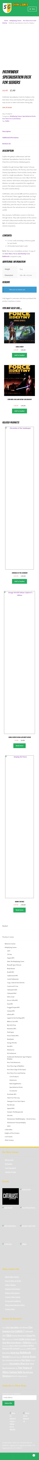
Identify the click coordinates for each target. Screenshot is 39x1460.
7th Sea (9, 954)
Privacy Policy (10, 1309)
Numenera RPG (11, 1029)
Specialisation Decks (28, 116)
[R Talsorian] (10, 1251)
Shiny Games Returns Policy (15, 1305)
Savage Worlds (12, 1043)
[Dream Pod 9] (28, 1196)
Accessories (13, 1091)
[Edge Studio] (10, 1214)
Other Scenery (9, 1140)
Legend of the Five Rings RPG (16, 1018)
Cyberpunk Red (11, 993)
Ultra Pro (15, 1376)
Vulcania (9, 1115)
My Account (9, 1160)
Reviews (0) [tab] (6, 144)
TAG (17, 1368)
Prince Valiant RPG (13, 1036)
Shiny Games (20, 4)
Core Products (14, 1076)
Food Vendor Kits (9, 1339)
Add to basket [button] (19, 355)
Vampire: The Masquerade (15, 1112)
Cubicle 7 (20, 1331)
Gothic (27, 1339)
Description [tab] (6, 131)
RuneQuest (10, 1039)
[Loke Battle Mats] (10, 1233)
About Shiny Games (12, 1277)
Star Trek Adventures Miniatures (11, 1360)
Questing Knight (23, 1349)
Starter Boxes (29, 1356)
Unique (20, 1376)
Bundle (3, 1327)
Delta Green (10, 997)
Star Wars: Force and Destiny (11, 119)
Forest (16, 1339)
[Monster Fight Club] (28, 1233)
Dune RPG (10, 1004)
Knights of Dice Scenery (12, 1133)
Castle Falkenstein (13, 979)
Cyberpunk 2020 (12, 990)
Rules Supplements (15, 1084)
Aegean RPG (10, 958)
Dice (9, 1335)
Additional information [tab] (10, 138)
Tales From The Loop (13, 1098)
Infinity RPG (10, 1014)
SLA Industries (11, 1053)
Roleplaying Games (15, 20)
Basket (30, 1454)
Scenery (6, 1356)
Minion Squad (18, 1346)
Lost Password (10, 1168)
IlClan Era (27, 1342)
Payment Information (12, 1289)
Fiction (29, 1335)
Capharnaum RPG (12, 976)
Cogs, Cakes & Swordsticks (15, 983)
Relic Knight (31, 1349)
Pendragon (10, 1032)
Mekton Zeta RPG (12, 1021)
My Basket (8, 1164)
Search (19, 1456)
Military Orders (5, 1346)
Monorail (26, 1346)
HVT (22, 1343)
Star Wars (25, 1360)
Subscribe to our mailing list (11, 1394)
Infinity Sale (34, 1343)
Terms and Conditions (13, 1301)
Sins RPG (9, 1046)
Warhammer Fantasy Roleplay (16, 1122)
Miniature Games (10, 944)
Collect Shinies (10, 1285)
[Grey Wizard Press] (28, 1214)
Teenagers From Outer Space (16, 1101)
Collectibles (8, 1130)
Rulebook (25, 1352)
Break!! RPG (10, 972)
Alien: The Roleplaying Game (15, 961)
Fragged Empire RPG (13, 1007)
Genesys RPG (11, 1011)
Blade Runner (11, 968)
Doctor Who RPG (12, 1000)
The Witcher (11, 1105)
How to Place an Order (13, 1281)
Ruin (18, 1352)
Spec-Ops (19, 1357)
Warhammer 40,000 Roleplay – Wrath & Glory (21, 1119)
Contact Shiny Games (12, 1297)
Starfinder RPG (11, 1094)
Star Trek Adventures (13, 1062)
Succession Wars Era (19, 1363)
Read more (19, 746)
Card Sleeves (23, 1327)
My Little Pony (11, 1025)
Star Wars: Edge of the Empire (16, 1069)
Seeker (7, 121)
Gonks (21, 1339)
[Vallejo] (28, 1251)
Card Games (8, 1137)
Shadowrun (10, 1050)
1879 (8, 951)
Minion (12, 1346)
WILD (9, 1126)
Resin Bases (6, 1353)
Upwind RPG (11, 1108)
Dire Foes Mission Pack (19, 1336)
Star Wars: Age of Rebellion (15, 1066)
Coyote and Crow (12, 986)
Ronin (13, 1352)
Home (6, 20)
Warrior (24, 1376)
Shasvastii (13, 1357)
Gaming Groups (10, 1172)
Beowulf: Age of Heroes (14, 965)
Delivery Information (12, 1293)
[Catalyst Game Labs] (10, 1196)
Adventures (13, 1080)
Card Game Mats (12, 1327)
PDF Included (14, 1348)
